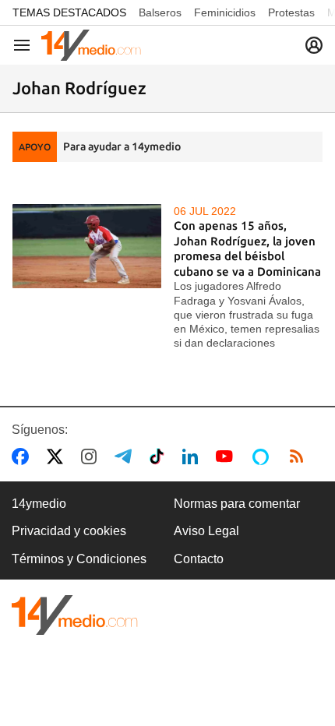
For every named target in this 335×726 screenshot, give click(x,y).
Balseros (160, 12)
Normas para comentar (237, 503)
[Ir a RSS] (299, 456)
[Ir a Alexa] (263, 456)
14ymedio (39, 503)
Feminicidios (225, 12)
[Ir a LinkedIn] (193, 456)
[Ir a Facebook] (23, 456)
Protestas (291, 12)
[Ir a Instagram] (92, 456)
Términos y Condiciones (79, 559)
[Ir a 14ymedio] (91, 45)
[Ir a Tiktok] (160, 456)
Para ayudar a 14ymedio (122, 146)
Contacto (199, 559)
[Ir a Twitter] (58, 456)
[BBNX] (75, 615)
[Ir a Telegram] (126, 456)
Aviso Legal (206, 530)
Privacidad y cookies (69, 530)
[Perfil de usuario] (314, 45)
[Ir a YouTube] (227, 456)
